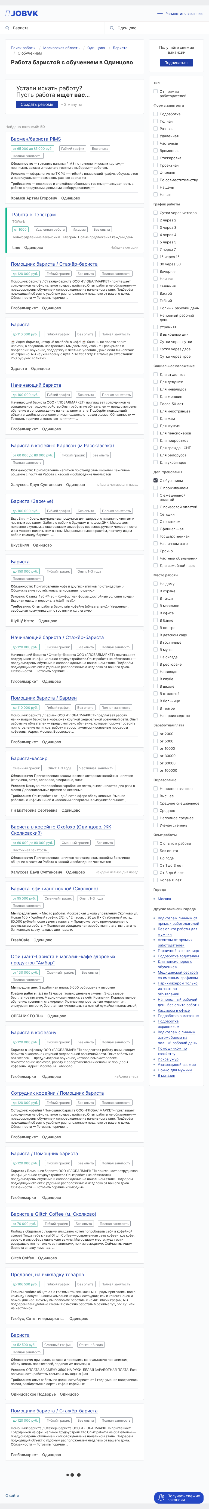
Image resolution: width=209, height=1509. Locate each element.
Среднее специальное (179, 803)
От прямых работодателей (173, 93)
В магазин (166, 1075)
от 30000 (168, 756)
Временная (169, 150)
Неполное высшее (176, 788)
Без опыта (169, 851)
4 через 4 (168, 235)
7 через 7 (168, 249)
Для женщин (171, 396)
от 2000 (166, 734)
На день (167, 187)
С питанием (170, 521)
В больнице (170, 701)
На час (165, 194)
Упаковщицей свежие (177, 1064)
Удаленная (169, 136)
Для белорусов (173, 455)
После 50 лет (171, 404)
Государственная (174, 536)
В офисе (167, 613)
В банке (166, 620)
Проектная (169, 165)
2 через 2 (168, 220)
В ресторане (171, 664)
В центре (168, 627)
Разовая (166, 128)
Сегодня (167, 514)
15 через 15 (170, 257)
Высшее (167, 796)
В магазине (169, 605)
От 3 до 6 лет (172, 873)
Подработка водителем (178, 956)
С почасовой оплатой (178, 507)
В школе (167, 686)
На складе (169, 657)
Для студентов (172, 374)
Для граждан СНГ (175, 448)
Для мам (167, 418)
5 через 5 (168, 242)
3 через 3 (168, 227)
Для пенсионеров (175, 433)
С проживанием (174, 488)
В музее (167, 649)
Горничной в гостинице (178, 950)
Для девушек (171, 382)
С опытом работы (175, 843)
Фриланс (167, 172)
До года (167, 858)
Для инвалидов (173, 389)
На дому (167, 584)
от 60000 (168, 763)
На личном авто (174, 543)
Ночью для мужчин (175, 1070)
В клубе (166, 679)
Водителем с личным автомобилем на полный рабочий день (177, 1037)
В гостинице (171, 642)
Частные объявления (178, 558)
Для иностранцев (175, 411)
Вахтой (166, 293)
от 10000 (167, 748)
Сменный (168, 286)
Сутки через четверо (178, 213)
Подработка (170, 114)
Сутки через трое (175, 356)
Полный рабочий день (179, 308)
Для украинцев (173, 462)
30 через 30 (170, 264)
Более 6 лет (171, 880)
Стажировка (170, 158)
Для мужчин (171, 426)
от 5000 (166, 741)
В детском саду (173, 635)
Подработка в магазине (178, 1016)
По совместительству (179, 180)
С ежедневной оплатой (173, 497)
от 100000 (168, 770)
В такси (166, 598)
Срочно (166, 551)
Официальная (171, 529)
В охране (168, 591)
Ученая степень (173, 825)
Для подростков (174, 440)
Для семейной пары (177, 565)
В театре (167, 708)
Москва (164, 899)
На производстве (175, 715)
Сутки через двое (175, 349)
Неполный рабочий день (177, 317)
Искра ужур (168, 1059)
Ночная (166, 279)
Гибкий (166, 300)
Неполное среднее (177, 818)
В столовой (170, 693)
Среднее (167, 810)
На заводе (168, 671)
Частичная (169, 143)
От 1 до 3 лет (171, 865)
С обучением (171, 480)
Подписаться (176, 62)
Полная (166, 121)
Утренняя (168, 327)
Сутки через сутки (176, 341)
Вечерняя (168, 271)
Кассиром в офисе (174, 1010)
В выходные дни (174, 334)
